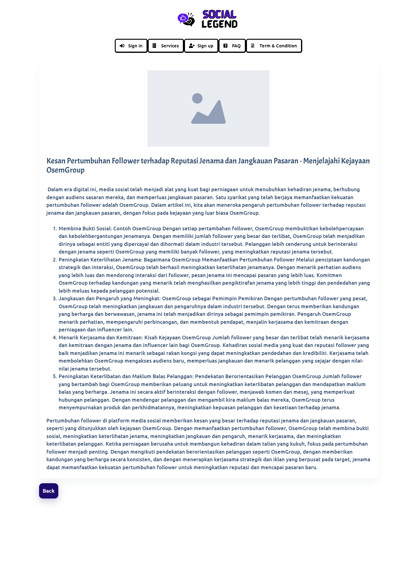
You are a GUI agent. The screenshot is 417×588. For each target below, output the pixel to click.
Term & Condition (278, 45)
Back (49, 491)
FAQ (236, 45)
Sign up (205, 45)
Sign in (135, 45)
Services (170, 45)
